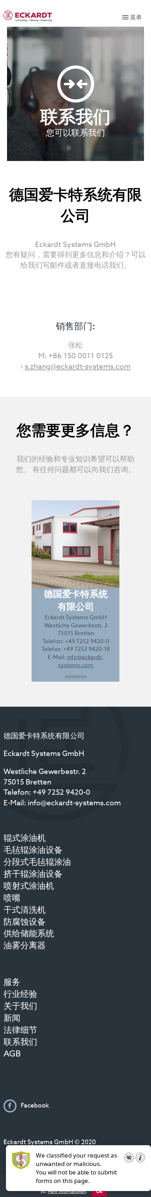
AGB (12, 1054)
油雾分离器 (25, 946)
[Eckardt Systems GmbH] (28, 16)
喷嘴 (12, 898)
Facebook (34, 1106)
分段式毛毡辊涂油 (37, 862)
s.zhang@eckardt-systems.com (78, 367)
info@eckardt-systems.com (74, 803)
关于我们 (20, 1007)
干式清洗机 (25, 910)
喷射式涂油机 (29, 886)
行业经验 (20, 995)
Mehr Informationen (67, 1192)
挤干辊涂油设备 (33, 874)
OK (99, 1192)
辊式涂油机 (25, 839)
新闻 (12, 1019)
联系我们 (20, 1042)
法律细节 (20, 1031)
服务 (12, 983)
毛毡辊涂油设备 (33, 850)
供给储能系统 (29, 934)
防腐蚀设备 (25, 922)
